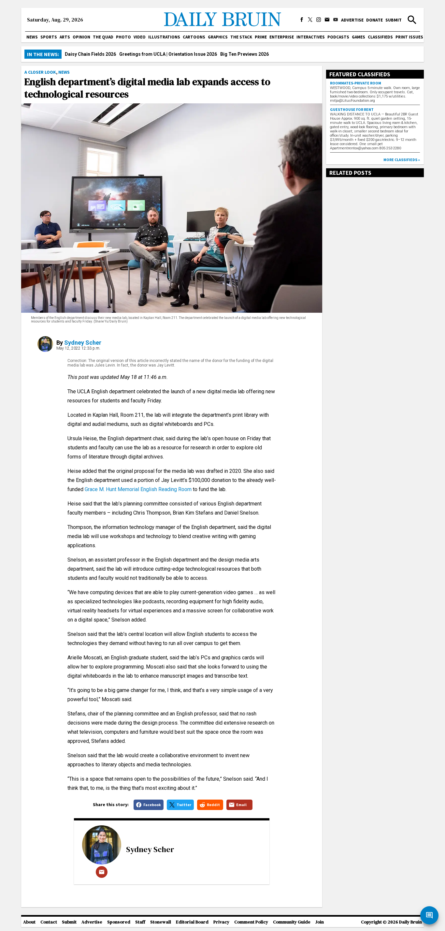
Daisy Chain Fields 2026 (90, 54)
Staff (140, 922)
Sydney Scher (82, 342)
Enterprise (281, 37)
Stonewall (160, 922)
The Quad (103, 37)
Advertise (352, 20)
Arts (65, 37)
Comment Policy (251, 922)
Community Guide (291, 922)
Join (319, 922)
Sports (48, 37)
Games (358, 37)
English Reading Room (166, 489)
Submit (393, 20)
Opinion (81, 37)
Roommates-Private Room (355, 83)
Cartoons (194, 37)
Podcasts (338, 37)
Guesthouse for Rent (352, 109)
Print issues (409, 37)
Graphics (218, 37)
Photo (123, 37)
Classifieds (380, 37)
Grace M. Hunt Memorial (112, 489)
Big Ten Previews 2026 (244, 54)
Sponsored (118, 922)
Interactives (310, 37)
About (29, 922)
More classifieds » (401, 159)
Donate (374, 20)
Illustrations (164, 37)
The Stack (241, 37)
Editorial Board (192, 922)
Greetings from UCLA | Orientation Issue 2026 (168, 54)
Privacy (221, 922)
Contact (48, 922)
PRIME (261, 37)
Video (140, 37)
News (32, 37)
